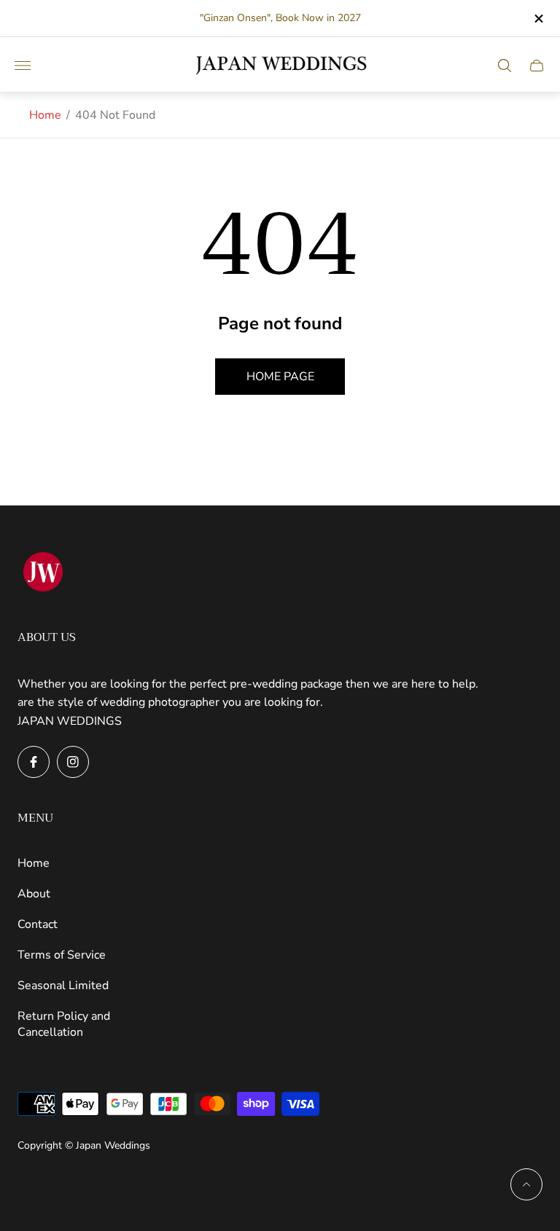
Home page (280, 377)
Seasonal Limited (63, 986)
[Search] (505, 66)
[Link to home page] (43, 573)
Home (45, 115)
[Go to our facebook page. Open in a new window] (34, 762)
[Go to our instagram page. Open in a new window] (73, 762)
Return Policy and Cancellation (64, 1024)
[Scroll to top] (526, 1184)
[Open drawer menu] (23, 66)
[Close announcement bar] (538, 18)
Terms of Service (62, 955)
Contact (38, 924)
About (34, 894)
